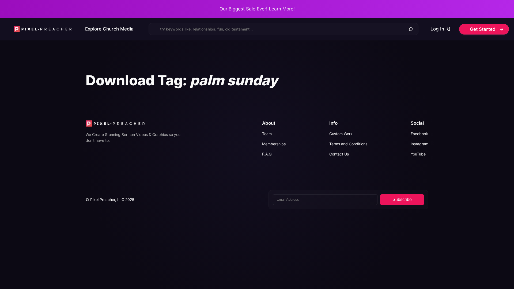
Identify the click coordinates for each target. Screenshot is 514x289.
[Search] (410, 29)
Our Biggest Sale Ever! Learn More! (257, 9)
